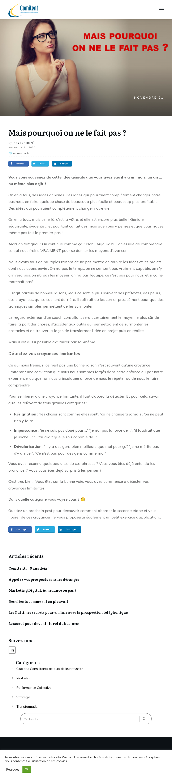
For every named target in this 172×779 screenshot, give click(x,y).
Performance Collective (34, 687)
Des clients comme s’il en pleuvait (38, 601)
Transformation (27, 706)
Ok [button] (27, 769)
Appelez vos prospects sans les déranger (44, 579)
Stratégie (23, 697)
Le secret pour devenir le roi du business (44, 623)
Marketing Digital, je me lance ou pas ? (42, 590)
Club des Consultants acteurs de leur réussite (49, 669)
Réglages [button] (12, 769)
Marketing (23, 678)
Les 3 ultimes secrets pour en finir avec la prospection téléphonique (68, 612)
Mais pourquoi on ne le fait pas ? (67, 132)
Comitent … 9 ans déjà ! (29, 568)
